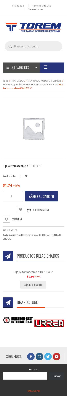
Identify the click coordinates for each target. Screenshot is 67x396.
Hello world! (33, 390)
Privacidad (18, 5)
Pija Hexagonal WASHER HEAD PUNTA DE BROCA (30, 84)
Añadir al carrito (41, 196)
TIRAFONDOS (18, 80)
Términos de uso (41, 5)
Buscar (33, 369)
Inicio (6, 80)
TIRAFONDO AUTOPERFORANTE (44, 80)
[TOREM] (33, 27)
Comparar (17, 219)
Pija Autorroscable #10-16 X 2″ (33, 272)
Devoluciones (35, 9)
